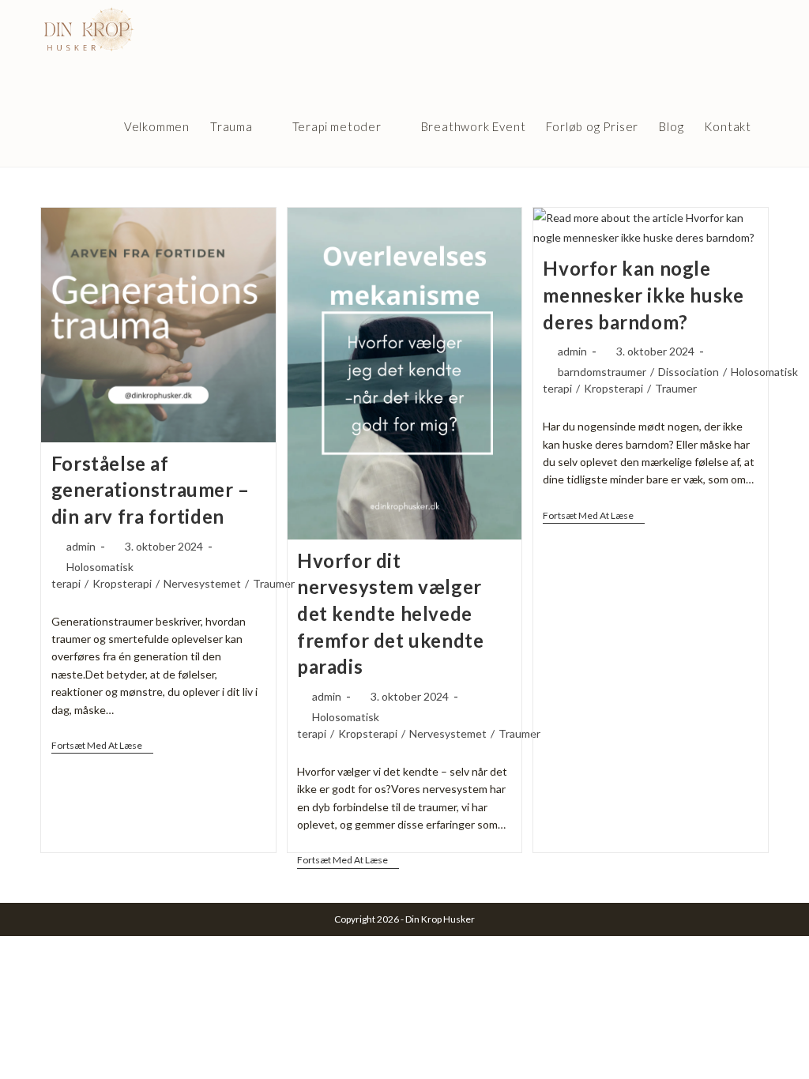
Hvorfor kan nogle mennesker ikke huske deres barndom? (643, 295)
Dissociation (688, 371)
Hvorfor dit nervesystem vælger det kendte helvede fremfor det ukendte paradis (390, 613)
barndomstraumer (602, 371)
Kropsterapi (122, 583)
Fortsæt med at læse (102, 745)
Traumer (274, 583)
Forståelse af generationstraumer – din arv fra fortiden (150, 490)
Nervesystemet (202, 583)
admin (81, 546)
